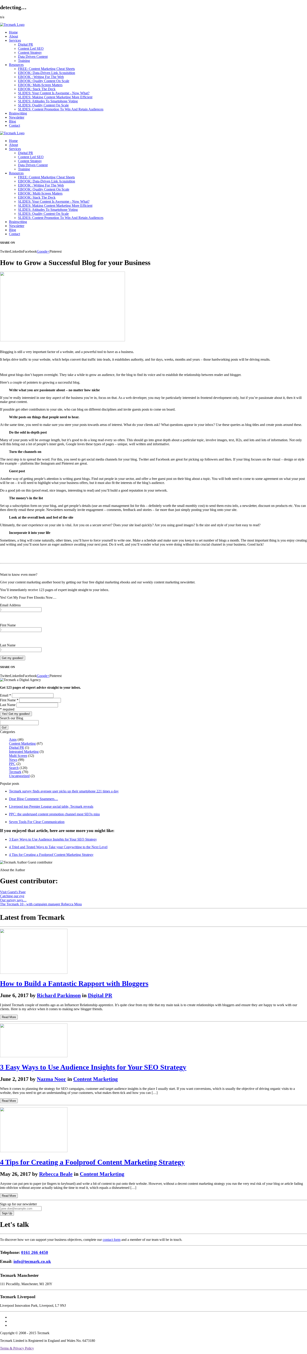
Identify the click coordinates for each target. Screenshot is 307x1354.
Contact (14, 125)
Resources (16, 65)
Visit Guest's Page (13, 892)
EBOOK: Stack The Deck (37, 89)
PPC (12, 764)
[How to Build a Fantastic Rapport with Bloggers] (33, 972)
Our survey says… (13, 900)
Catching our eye (12, 896)
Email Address (10, 605)
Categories (7, 732)
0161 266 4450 (34, 1252)
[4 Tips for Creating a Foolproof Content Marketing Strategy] (33, 1151)
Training (24, 61)
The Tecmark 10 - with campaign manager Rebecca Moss (41, 904)
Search (14, 768)
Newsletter (16, 117)
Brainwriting (18, 113)
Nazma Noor (51, 1079)
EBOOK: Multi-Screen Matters (40, 85)
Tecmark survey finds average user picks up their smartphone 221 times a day (64, 791)
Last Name (8, 645)
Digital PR (25, 44)
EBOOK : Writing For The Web (41, 77)
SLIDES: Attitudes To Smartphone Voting (48, 101)
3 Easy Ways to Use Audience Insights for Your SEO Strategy (53, 839)
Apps (13, 739)
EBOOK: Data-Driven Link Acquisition (46, 73)
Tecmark (15, 772)
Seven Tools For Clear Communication (37, 822)
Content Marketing (22, 743)
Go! (4, 727)
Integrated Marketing (24, 751)
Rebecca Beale (56, 1174)
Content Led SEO (31, 48)
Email (5, 695)
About (13, 36)
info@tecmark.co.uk (32, 1261)
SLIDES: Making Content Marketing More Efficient (55, 97)
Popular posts (9, 783)
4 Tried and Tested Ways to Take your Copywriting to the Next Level (58, 847)
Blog (12, 121)
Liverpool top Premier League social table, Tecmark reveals (51, 806)
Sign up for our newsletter (18, 1204)
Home (13, 32)
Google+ (43, 251)
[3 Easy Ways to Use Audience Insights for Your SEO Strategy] (33, 1056)
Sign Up (7, 1213)
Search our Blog (11, 718)
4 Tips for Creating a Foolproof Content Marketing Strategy (51, 855)
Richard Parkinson (59, 995)
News (13, 760)
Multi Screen (18, 756)
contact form (111, 1240)
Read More (9, 1017)
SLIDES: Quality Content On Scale (43, 105)
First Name (8, 625)
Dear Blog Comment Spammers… (33, 799)
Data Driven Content (33, 56)
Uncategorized (19, 776)
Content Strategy (30, 52)
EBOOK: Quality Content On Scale (43, 81)
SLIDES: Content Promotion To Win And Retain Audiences (60, 109)
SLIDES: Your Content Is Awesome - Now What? (53, 93)
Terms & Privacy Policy (17, 1348)
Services (15, 40)
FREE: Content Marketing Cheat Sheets (46, 69)
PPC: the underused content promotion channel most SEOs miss (54, 814)
